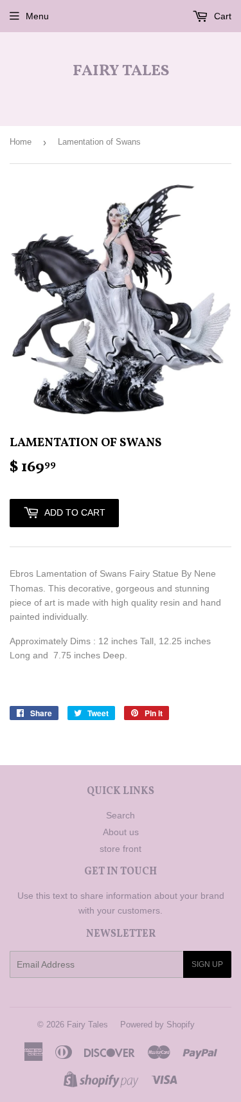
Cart (221, 16)
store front (120, 849)
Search (120, 815)
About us (121, 832)
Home (20, 142)
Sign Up (207, 964)
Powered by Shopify (157, 1024)
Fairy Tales (121, 71)
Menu (37, 16)
